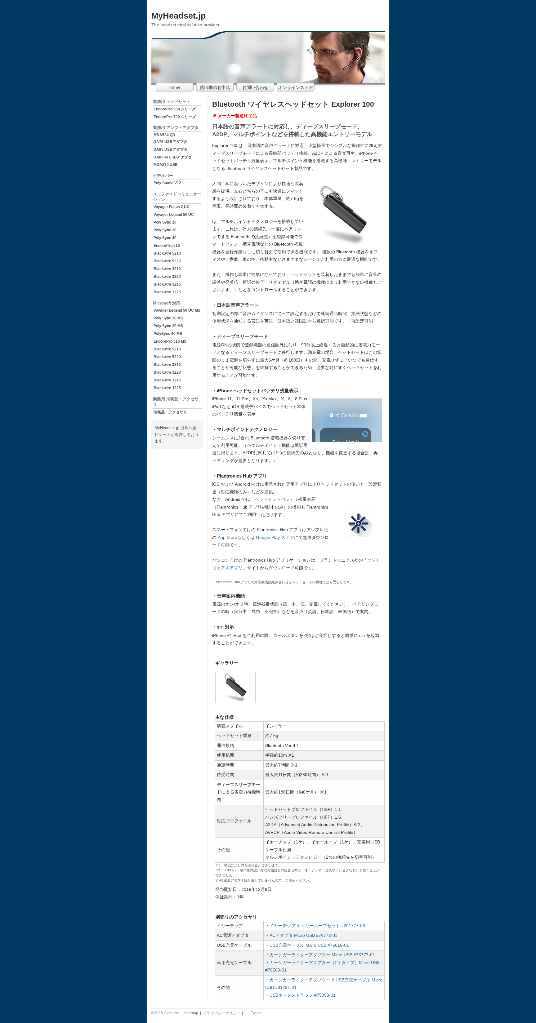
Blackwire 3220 (167, 276)
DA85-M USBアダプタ (173, 157)
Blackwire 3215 (167, 284)
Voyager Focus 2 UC (172, 207)
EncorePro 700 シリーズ (175, 117)
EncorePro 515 (167, 245)
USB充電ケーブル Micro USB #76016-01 (309, 945)
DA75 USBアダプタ (170, 142)
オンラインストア (295, 87)
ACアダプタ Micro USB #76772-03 (303, 935)
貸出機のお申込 (215, 87)
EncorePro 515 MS (170, 341)
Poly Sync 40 (165, 238)
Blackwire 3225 (167, 292)
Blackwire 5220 (167, 261)
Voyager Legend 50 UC (174, 214)
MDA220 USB (166, 164)
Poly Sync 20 (165, 230)
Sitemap (191, 1013)
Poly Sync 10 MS (168, 318)
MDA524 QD (164, 135)
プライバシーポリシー (221, 1013)
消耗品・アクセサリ (170, 412)
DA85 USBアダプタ (170, 149)
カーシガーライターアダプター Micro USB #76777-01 (322, 955)
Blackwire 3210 (167, 269)
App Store (227, 537)
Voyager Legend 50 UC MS (177, 310)
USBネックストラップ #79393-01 (303, 995)
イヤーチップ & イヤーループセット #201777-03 (317, 925)
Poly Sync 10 (165, 222)
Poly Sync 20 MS (168, 326)
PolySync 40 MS (168, 333)
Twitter (256, 1013)
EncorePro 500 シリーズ (175, 109)
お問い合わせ (255, 87)
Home (174, 87)
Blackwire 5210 (167, 253)
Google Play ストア (275, 537)
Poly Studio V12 (167, 183)
